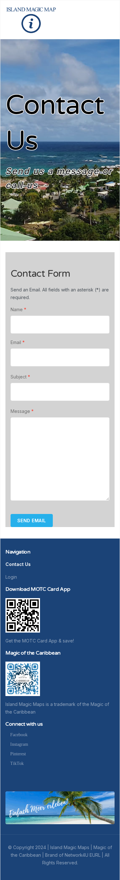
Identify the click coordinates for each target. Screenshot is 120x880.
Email (18, 342)
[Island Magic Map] (30, 19)
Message (22, 411)
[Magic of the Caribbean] (22, 678)
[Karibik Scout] (60, 807)
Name (18, 309)
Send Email (31, 520)
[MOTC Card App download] (22, 615)
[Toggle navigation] (112, 19)
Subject (20, 376)
